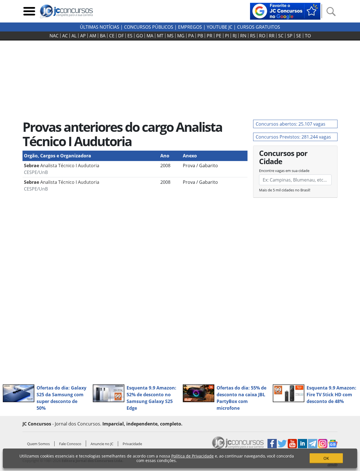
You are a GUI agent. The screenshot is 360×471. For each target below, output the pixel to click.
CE (111, 35)
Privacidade (132, 443)
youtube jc (219, 27)
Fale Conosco (70, 443)
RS (252, 35)
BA (102, 35)
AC (65, 35)
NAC (54, 35)
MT (160, 35)
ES (129, 35)
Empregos (190, 27)
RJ (235, 35)
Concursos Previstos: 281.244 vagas (293, 137)
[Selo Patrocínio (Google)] (285, 11)
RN (243, 35)
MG (180, 35)
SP (289, 35)
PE (218, 35)
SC (281, 35)
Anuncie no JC (102, 443)
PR (209, 35)
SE (298, 35)
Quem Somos (38, 443)
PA (191, 35)
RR (271, 35)
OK (326, 458)
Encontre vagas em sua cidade (284, 170)
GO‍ (139, 35)
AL (73, 35)
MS (170, 35)
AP (83, 35)
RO (262, 35)
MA (150, 35)
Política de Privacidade (192, 456)
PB (200, 35)
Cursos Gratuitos (258, 27)
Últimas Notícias (99, 27)
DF (121, 35)
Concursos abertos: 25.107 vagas (290, 124)
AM (92, 35)
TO (308, 35)
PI (227, 35)
